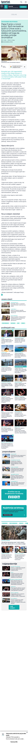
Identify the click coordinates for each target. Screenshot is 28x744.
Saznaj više (14, 742)
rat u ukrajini (13, 523)
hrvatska (4, 523)
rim (18, 323)
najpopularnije (9, 564)
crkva (23, 323)
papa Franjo (5, 323)
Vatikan (13, 323)
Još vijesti (12, 607)
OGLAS (14, 14)
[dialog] (14, 737)
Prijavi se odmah (8, 514)
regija (21, 523)
